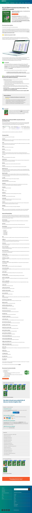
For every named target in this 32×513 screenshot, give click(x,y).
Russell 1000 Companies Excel (8, 437)
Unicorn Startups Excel (7, 454)
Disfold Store (3, 491)
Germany (15, 501)
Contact (3, 498)
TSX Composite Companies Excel (8, 450)
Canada (15, 495)
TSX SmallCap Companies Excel (8, 451)
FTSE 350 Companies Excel (7, 441)
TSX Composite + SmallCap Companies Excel (9, 453)
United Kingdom (16, 504)
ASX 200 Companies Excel (7, 447)
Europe (15, 498)
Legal (2, 497)
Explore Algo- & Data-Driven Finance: (16, 479)
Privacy (3, 495)
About (2, 494)
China (14, 497)
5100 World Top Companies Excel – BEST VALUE (10, 434)
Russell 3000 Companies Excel (8, 440)
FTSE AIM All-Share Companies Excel (8, 444)
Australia (15, 494)
